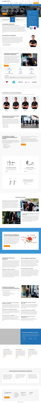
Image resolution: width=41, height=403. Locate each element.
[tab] (9, 69)
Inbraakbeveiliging (17, 394)
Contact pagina (23, 395)
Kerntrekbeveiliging (17, 395)
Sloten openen (16, 392)
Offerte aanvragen (7, 397)
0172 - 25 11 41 (6, 65)
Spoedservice (16, 397)
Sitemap (31, 393)
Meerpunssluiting (16, 396)
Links (30, 394)
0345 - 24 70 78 (23, 144)
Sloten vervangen (16, 393)
